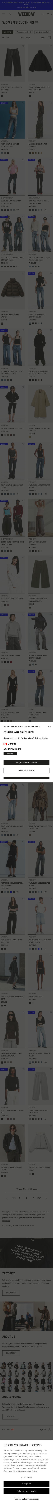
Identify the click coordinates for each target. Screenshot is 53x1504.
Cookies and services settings (27, 1499)
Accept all (26, 1483)
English (10, 754)
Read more (26, 1478)
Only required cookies (26, 1491)
